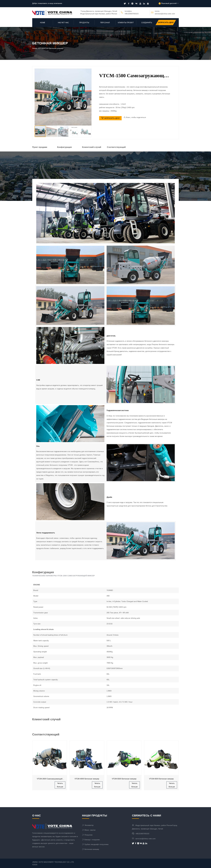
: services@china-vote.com (144, 839)
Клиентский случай (91, 147)
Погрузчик (87, 835)
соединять (146, 22)
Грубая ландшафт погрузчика (95, 844)
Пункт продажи (39, 147)
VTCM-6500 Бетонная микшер (124, 779)
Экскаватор (88, 825)
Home (42, 22)
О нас (36, 815)
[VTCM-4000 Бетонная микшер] (49, 758)
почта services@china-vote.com (165, 12)
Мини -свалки (88, 830)
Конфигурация (64, 147)
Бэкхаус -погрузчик (91, 840)
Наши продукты (94, 815)
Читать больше (60, 785)
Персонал (105, 22)
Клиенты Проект (126, 22)
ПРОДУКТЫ (84, 22)
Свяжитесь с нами (146, 815)
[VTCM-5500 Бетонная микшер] (86, 758)
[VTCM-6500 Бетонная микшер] (124, 758)
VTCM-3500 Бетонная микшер (161, 779)
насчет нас (63, 22)
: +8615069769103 (140, 834)
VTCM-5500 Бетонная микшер (87, 779)
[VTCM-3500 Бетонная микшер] (161, 758)
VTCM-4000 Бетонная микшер (49, 779)
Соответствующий (116, 147)
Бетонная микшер (56, 48)
